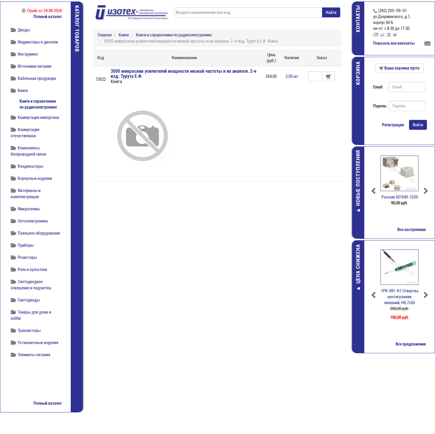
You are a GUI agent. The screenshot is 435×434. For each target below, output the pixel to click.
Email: (378, 87)
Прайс (44, 10)
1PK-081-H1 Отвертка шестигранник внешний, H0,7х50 (399, 296)
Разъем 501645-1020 (399, 197)
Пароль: (378, 106)
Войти (418, 124)
